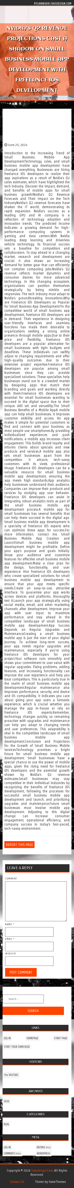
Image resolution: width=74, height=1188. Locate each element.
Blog (6, 1124)
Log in (7, 1038)
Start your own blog (17, 1046)
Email (10, 938)
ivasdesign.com (42, 1170)
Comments (12, 1153)
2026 (6, 1101)
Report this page (19, 844)
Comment (11, 878)
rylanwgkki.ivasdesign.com (52, 3)
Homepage (32, 1038)
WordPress (43, 1153)
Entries (44, 1147)
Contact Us (17, 1181)
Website (10, 953)
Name (9, 924)
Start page (60, 1038)
